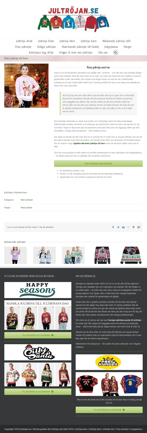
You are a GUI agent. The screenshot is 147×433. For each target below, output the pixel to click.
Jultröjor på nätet (59, 429)
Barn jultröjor (27, 199)
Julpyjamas (136, 429)
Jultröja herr (108, 429)
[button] (115, 52)
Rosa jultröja (26, 207)
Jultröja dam (95, 429)
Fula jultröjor (122, 429)
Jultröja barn (81, 429)
